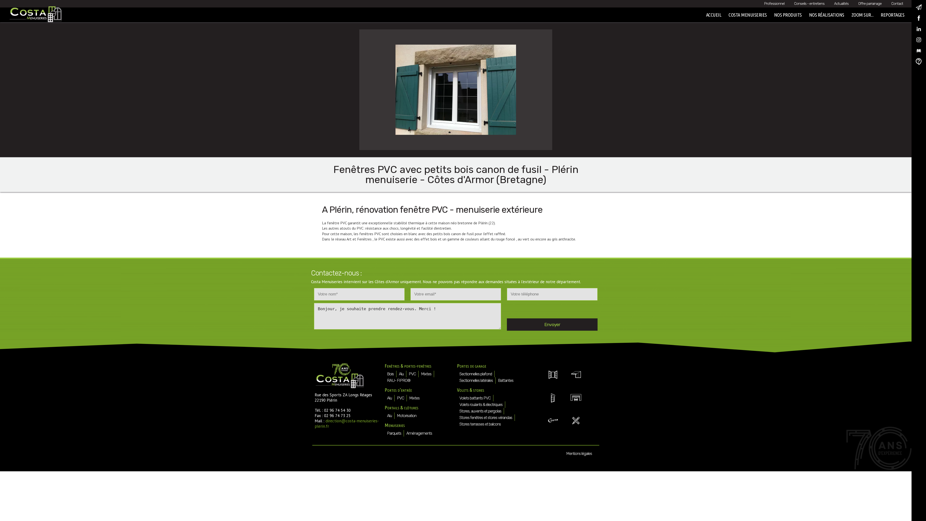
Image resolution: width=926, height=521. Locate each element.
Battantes (505, 380)
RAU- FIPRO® (398, 380)
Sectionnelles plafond (475, 373)
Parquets (394, 433)
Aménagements (419, 433)
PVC (412, 373)
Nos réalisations (826, 15)
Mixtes (426, 373)
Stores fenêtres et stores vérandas (485, 417)
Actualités (841, 3)
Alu (401, 373)
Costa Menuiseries (748, 15)
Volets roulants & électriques (481, 404)
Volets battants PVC (475, 398)
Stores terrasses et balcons (480, 424)
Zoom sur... (862, 15)
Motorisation (406, 415)
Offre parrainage (870, 3)
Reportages (892, 15)
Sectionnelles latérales (476, 380)
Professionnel (774, 3)
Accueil (714, 15)
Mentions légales (579, 453)
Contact (897, 3)
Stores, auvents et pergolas (480, 411)
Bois (390, 373)
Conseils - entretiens (809, 3)
